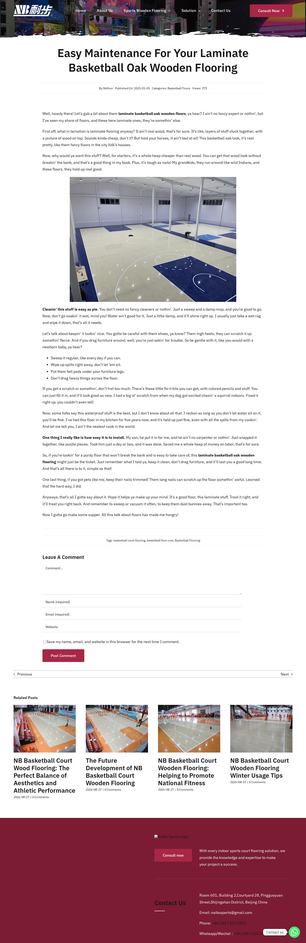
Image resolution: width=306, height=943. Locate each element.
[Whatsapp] (294, 932)
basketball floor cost (160, 540)
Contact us (170, 903)
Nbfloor (108, 88)
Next (285, 674)
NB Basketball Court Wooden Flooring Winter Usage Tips (259, 767)
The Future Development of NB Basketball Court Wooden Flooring (114, 771)
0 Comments (40, 797)
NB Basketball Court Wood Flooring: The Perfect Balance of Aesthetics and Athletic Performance (44, 775)
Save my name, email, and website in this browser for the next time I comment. (113, 641)
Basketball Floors (179, 88)
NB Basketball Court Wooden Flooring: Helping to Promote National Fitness (187, 771)
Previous (24, 674)
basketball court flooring (129, 540)
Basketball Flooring (187, 540)
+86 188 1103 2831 (229, 923)
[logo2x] (37, 5)
